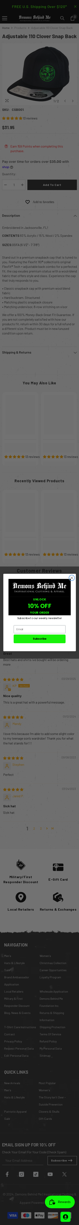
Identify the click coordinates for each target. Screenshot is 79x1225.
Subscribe (39, 639)
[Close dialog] (72, 578)
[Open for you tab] (65, 1217)
